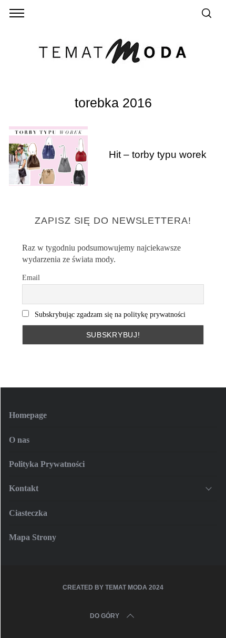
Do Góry (104, 616)
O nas (19, 439)
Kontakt (23, 488)
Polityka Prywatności (47, 464)
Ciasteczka (28, 513)
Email (31, 278)
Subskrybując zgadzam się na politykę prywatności (110, 314)
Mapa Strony (32, 537)
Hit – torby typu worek (158, 154)
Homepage (28, 415)
